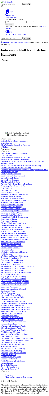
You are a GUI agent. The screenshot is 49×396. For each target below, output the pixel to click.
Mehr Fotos (5, 147)
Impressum (9, 375)
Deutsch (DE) (10, 34)
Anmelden (9, 24)
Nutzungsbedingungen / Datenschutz (18, 377)
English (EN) (21, 34)
